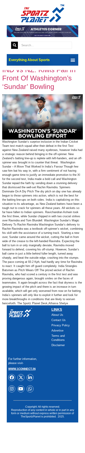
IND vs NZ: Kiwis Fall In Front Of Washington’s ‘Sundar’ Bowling (39, 78)
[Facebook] (11, 377)
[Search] (14, 45)
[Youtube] (20, 388)
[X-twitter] (20, 377)
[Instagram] (11, 388)
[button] (72, 59)
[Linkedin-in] (30, 377)
